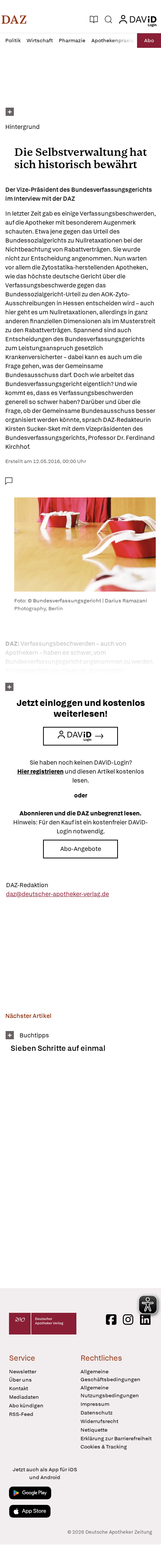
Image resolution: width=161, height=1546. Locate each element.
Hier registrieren (40, 771)
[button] (14, 19)
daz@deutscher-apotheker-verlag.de (57, 894)
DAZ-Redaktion (27, 885)
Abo (149, 40)
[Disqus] (80, 1173)
